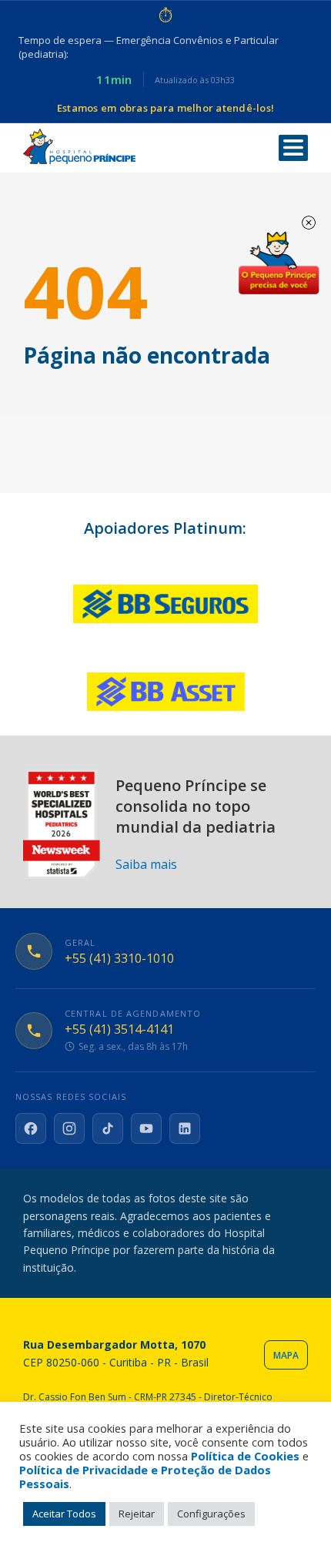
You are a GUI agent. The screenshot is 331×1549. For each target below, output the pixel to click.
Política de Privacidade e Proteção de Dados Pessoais (145, 1476)
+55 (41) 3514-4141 (119, 1029)
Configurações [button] (211, 1514)
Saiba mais (146, 864)
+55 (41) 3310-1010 (119, 958)
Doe (278, 263)
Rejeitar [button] (137, 1514)
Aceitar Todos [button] (64, 1514)
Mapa (286, 1355)
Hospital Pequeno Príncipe (79, 147)
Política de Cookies (245, 1456)
